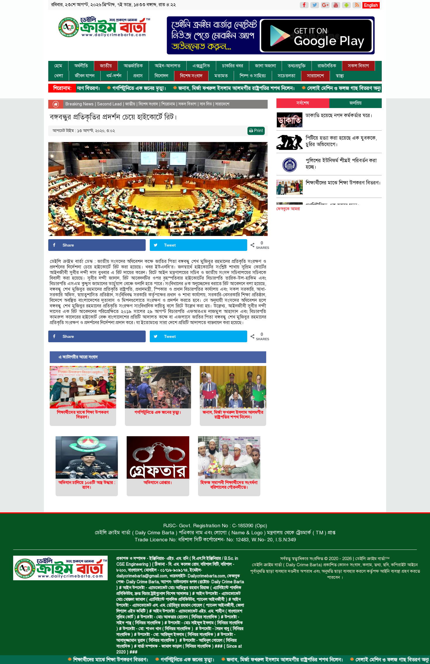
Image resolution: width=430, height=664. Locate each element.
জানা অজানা (265, 66)
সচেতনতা (286, 76)
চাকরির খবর (232, 66)
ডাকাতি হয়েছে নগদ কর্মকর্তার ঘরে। (339, 115)
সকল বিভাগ (358, 66)
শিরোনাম (168, 104)
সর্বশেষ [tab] (303, 103)
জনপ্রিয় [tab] (356, 103)
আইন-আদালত (167, 66)
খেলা (58, 76)
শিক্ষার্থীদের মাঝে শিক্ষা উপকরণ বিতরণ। (85, 660)
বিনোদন (161, 76)
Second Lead (109, 104)
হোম (58, 66)
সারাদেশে (315, 76)
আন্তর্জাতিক (133, 66)
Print (258, 130)
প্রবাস (138, 76)
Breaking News (80, 104)
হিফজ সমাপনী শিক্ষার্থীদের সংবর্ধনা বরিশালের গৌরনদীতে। (229, 485)
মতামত (221, 76)
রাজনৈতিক (327, 66)
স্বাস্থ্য (340, 76)
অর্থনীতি (81, 66)
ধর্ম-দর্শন (113, 76)
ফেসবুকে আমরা (288, 208)
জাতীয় (106, 66)
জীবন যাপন (84, 76)
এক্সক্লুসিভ (201, 66)
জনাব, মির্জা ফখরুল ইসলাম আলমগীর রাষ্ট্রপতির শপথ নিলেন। (211, 88)
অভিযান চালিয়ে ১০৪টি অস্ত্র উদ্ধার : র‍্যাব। (87, 485)
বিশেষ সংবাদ (191, 76)
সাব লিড (206, 104)
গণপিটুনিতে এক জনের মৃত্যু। (114, 88)
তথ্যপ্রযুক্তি (297, 66)
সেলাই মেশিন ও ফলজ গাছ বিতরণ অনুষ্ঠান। (322, 88)
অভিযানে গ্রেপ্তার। (158, 482)
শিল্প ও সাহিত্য (253, 76)
